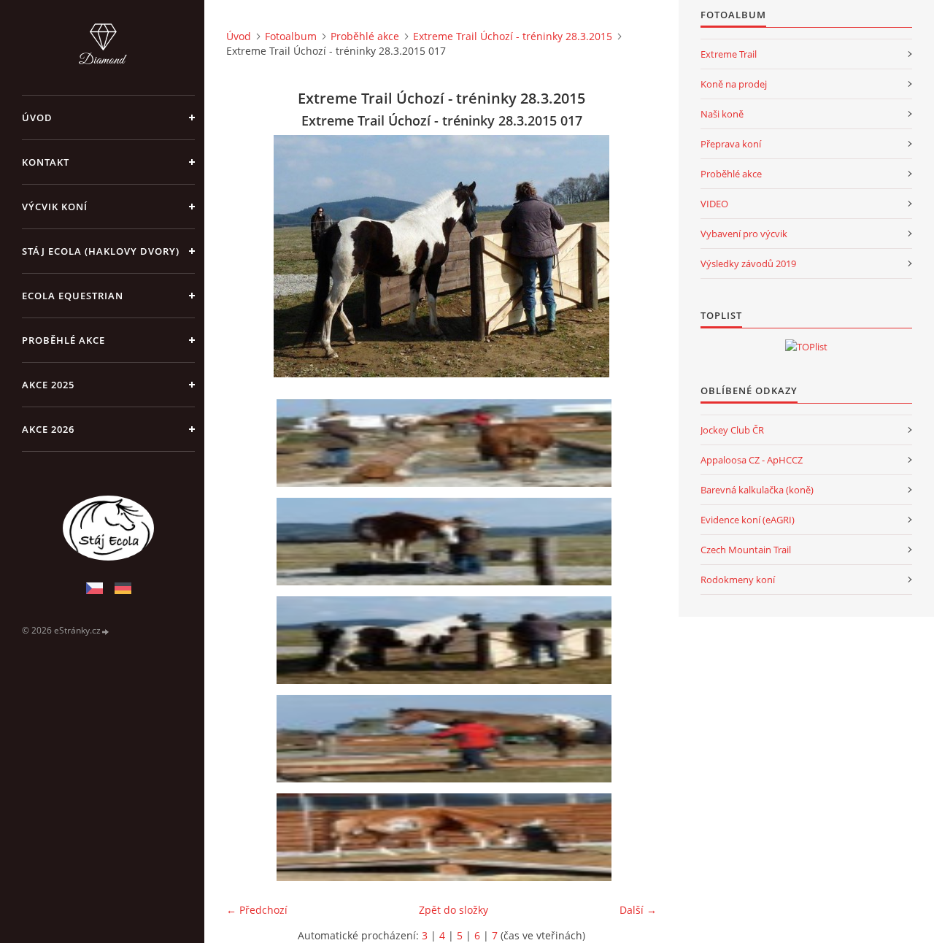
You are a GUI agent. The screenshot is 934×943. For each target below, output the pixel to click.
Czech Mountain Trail (745, 549)
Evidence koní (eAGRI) (747, 519)
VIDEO (714, 203)
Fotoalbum (291, 36)
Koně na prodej (733, 84)
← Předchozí (256, 910)
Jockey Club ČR (732, 429)
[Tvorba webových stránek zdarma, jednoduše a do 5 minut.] (106, 631)
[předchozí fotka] (250, 256)
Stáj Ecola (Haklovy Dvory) (101, 251)
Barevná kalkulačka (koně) (757, 489)
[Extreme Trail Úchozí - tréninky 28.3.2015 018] (447, 738)
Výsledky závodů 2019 (748, 263)
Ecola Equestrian (72, 295)
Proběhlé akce (63, 340)
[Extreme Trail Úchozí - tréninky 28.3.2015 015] (447, 443)
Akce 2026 (48, 429)
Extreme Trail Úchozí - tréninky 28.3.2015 (512, 36)
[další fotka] (633, 256)
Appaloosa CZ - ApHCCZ (751, 459)
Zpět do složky (453, 910)
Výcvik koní (55, 206)
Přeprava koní (730, 143)
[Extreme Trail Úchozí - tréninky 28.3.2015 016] (447, 541)
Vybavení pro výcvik (743, 233)
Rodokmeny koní (737, 579)
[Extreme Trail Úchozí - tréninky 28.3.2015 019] (447, 837)
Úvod (37, 117)
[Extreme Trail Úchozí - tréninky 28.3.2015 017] (447, 640)
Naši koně (722, 113)
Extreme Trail (728, 54)
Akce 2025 (48, 384)
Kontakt (45, 162)
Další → (638, 910)
